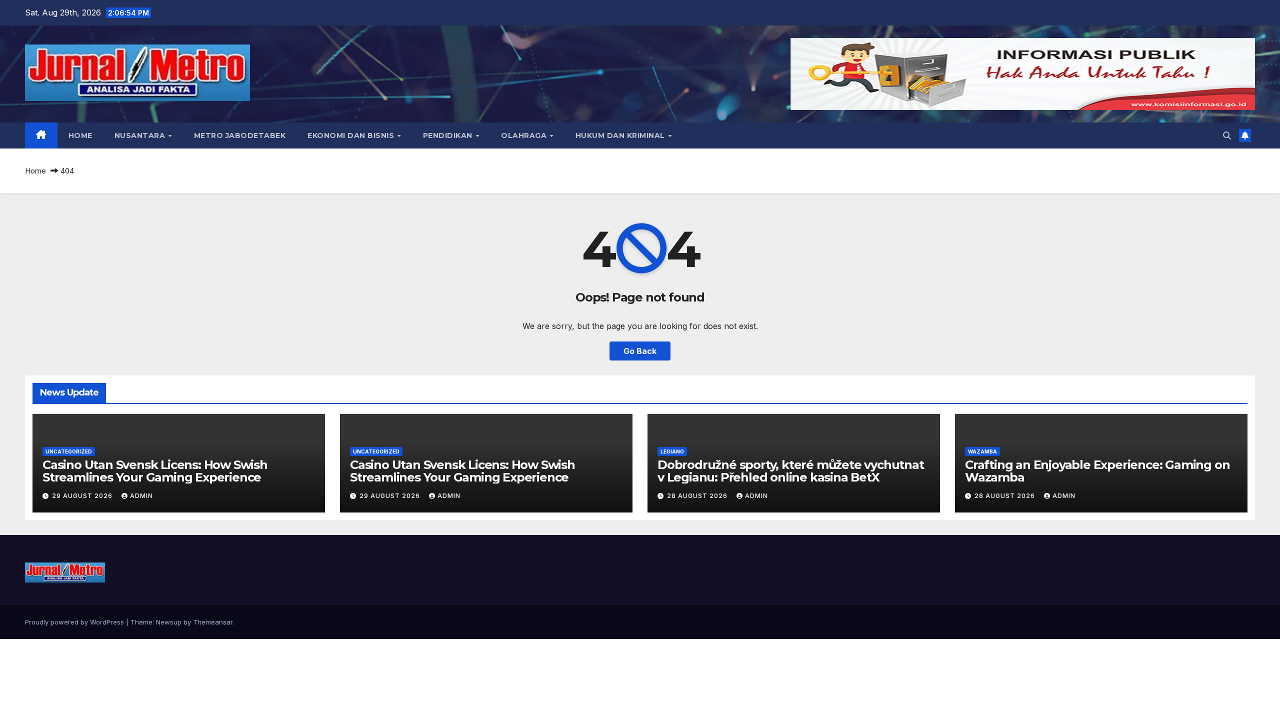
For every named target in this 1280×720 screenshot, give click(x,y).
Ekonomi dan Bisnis (352, 135)
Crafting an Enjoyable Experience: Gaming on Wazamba (1097, 471)
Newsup (169, 622)
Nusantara (141, 135)
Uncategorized (69, 451)
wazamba (982, 451)
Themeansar (212, 622)
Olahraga (525, 135)
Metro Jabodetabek (240, 135)
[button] (1227, 135)
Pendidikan (449, 135)
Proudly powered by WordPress (75, 622)
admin (141, 496)
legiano (672, 451)
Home (80, 135)
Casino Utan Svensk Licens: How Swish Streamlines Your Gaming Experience (155, 471)
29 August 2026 (83, 496)
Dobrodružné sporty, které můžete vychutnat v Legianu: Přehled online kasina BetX (791, 471)
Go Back (640, 351)
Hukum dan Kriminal (622, 135)
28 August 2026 (698, 496)
